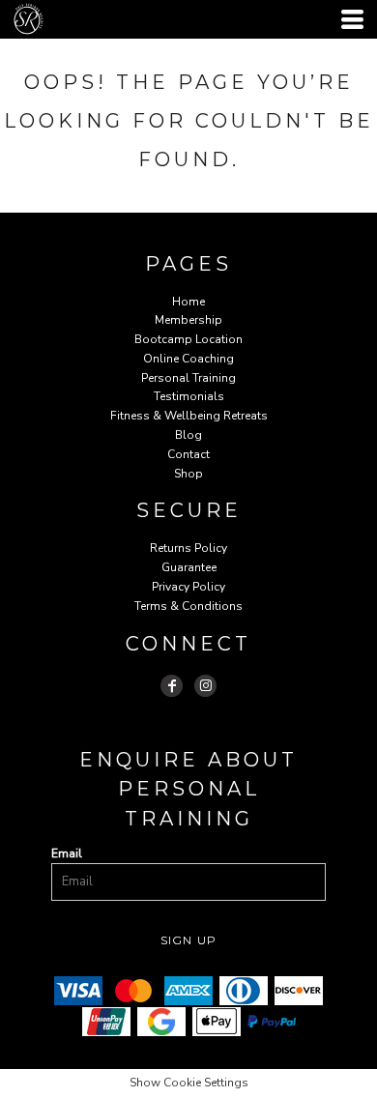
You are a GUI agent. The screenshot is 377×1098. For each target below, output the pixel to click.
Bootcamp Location (188, 339)
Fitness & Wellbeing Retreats (189, 415)
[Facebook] (171, 686)
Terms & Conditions (188, 606)
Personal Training (188, 378)
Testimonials (189, 396)
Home (188, 301)
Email (66, 853)
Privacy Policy (188, 586)
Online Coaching (188, 358)
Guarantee (189, 567)
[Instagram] (205, 686)
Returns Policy (188, 548)
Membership (188, 320)
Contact (188, 454)
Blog (188, 435)
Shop (188, 473)
